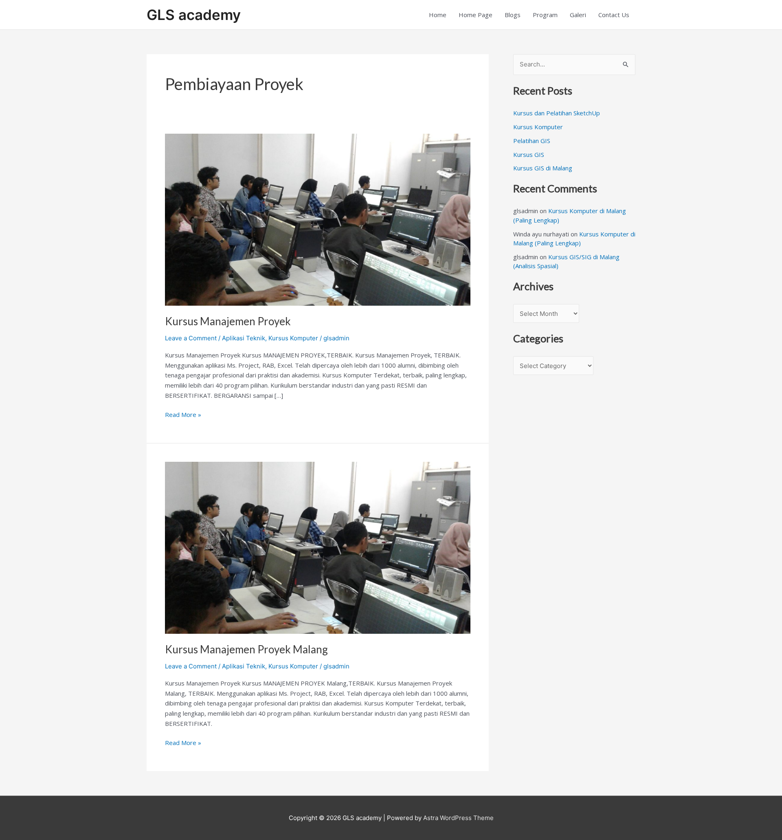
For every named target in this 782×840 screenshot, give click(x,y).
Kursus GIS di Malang (542, 168)
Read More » (183, 414)
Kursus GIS (528, 154)
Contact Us (613, 15)
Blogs (513, 15)
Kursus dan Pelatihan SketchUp (556, 113)
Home (437, 15)
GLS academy (194, 14)
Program (545, 15)
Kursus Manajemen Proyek (228, 321)
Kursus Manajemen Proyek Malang (246, 649)
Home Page (475, 15)
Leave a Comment (191, 338)
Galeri (578, 15)
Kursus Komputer (293, 338)
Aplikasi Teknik (243, 338)
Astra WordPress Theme (458, 818)
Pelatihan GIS (531, 141)
